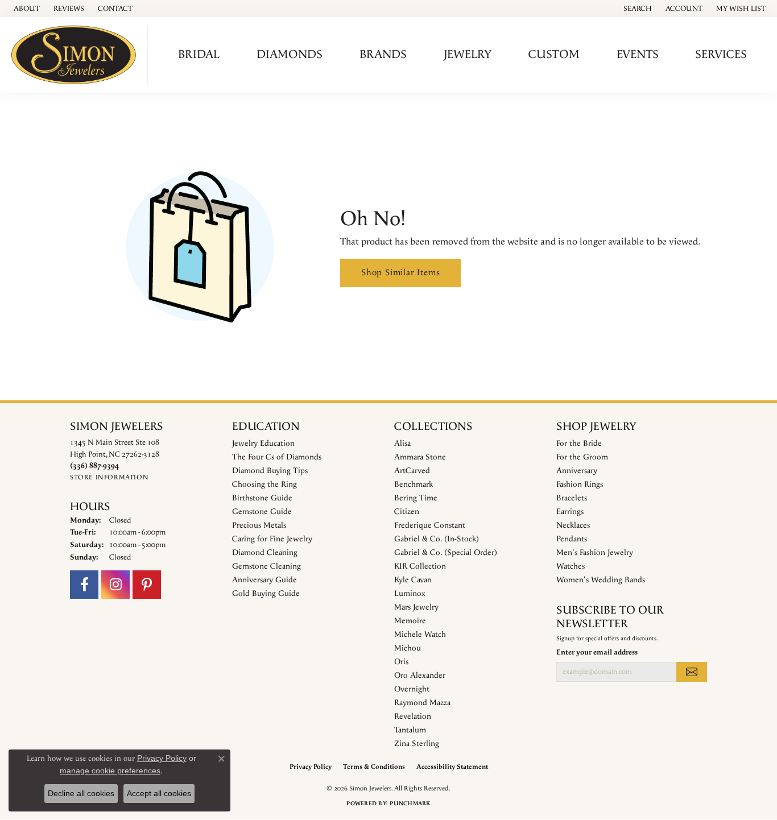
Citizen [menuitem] (406, 512)
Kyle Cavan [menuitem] (413, 580)
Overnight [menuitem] (411, 689)
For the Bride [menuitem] (579, 443)
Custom (554, 54)
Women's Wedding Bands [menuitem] (600, 580)
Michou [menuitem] (407, 648)
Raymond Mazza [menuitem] (422, 703)
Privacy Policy (311, 767)
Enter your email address (597, 652)
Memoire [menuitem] (410, 621)
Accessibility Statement (452, 767)
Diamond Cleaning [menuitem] (264, 553)
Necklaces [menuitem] (573, 525)
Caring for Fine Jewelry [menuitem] (272, 539)
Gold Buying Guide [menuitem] (266, 594)
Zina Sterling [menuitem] (416, 744)
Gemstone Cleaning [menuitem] (266, 566)
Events (638, 54)
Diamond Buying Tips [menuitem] (270, 471)
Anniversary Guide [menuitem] (264, 580)
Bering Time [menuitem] (415, 498)
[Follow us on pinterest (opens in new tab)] (147, 584)
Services (721, 54)
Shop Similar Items (400, 273)
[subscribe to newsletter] (691, 671)
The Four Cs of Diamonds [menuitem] (276, 457)
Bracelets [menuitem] (571, 498)
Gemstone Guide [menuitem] (262, 512)
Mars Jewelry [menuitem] (416, 607)
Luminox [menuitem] (409, 594)
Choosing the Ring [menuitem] (264, 484)
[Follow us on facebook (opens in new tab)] (84, 584)
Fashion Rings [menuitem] (579, 484)
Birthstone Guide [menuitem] (262, 498)
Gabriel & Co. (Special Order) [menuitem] (445, 553)
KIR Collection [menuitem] (420, 566)
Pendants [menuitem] (571, 539)
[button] (636, 8)
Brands (383, 54)
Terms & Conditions (374, 767)
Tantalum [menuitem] (410, 730)
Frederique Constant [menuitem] (429, 525)
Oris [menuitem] (401, 662)
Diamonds (290, 54)
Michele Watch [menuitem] (420, 635)
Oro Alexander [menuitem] (419, 675)
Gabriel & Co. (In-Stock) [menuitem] (436, 539)
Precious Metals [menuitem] (259, 525)
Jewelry (467, 54)
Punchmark (410, 803)
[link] (25, 8)
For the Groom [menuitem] (582, 457)
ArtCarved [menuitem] (412, 471)
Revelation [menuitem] (412, 716)
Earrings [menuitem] (570, 512)
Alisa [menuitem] (402, 443)
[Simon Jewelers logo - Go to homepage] (77, 55)
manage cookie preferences (110, 770)
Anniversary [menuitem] (576, 471)
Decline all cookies (81, 793)
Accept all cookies (159, 793)
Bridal (199, 54)
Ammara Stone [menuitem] (420, 457)
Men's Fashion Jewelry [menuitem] (594, 553)
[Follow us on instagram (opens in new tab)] (115, 584)
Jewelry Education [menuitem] (263, 443)
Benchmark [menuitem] (413, 484)
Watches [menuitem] (570, 566)
